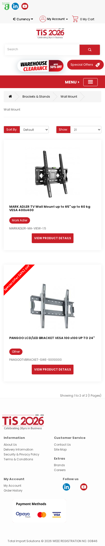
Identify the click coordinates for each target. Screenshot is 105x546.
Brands (59, 465)
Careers (60, 470)
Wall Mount (69, 96)
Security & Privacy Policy (21, 454)
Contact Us (62, 445)
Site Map (60, 449)
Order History (13, 490)
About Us (10, 445)
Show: (63, 129)
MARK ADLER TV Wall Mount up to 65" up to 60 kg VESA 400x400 (49, 208)
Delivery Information (18, 449)
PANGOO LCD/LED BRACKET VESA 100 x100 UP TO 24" (51, 338)
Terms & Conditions (18, 459)
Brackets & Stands (36, 96)
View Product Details (52, 238)
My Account (12, 486)
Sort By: (11, 129)
